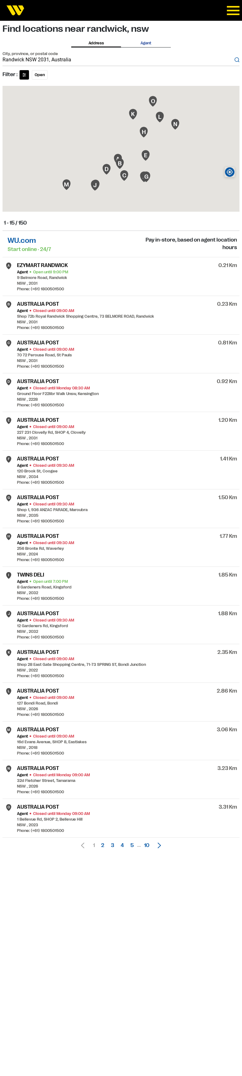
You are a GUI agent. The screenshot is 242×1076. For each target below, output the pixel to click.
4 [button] (122, 845)
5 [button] (132, 845)
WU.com (22, 240)
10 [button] (146, 845)
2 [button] (102, 845)
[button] (157, 845)
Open (40, 75)
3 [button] (112, 845)
